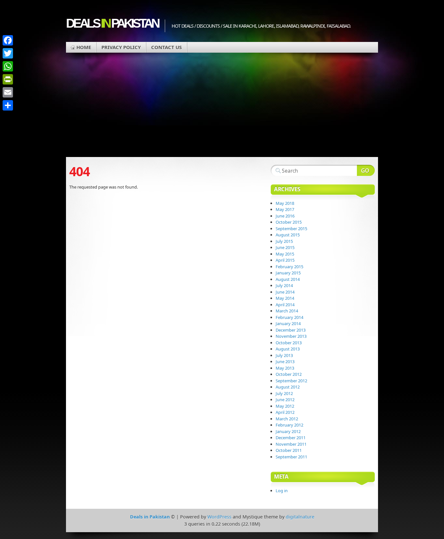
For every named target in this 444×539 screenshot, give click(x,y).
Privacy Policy (121, 47)
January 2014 (288, 323)
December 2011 (291, 437)
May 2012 (285, 406)
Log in (282, 490)
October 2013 (289, 343)
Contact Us (166, 47)
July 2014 (284, 285)
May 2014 (285, 298)
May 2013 (285, 368)
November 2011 (291, 444)
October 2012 (289, 374)
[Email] (7, 92)
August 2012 (288, 387)
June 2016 (285, 216)
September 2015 (291, 228)
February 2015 (289, 267)
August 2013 (288, 349)
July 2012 (284, 393)
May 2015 (285, 254)
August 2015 (288, 235)
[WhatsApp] (7, 66)
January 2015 (288, 273)
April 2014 (285, 305)
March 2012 (287, 419)
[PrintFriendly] (7, 79)
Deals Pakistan (112, 23)
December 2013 (291, 330)
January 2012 (288, 431)
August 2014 (288, 279)
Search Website (366, 170)
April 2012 (285, 412)
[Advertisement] (222, 108)
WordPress (219, 517)
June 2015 (285, 247)
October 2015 (289, 222)
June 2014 (285, 292)
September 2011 (291, 457)
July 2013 (284, 355)
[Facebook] (7, 40)
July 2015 (284, 241)
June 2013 (285, 361)
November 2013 (291, 336)
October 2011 (289, 450)
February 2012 (289, 425)
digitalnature (300, 517)
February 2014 (289, 317)
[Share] (7, 105)
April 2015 (285, 260)
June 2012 (285, 399)
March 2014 (287, 311)
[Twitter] (7, 53)
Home (83, 47)
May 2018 (285, 203)
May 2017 (285, 209)
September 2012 (291, 381)
